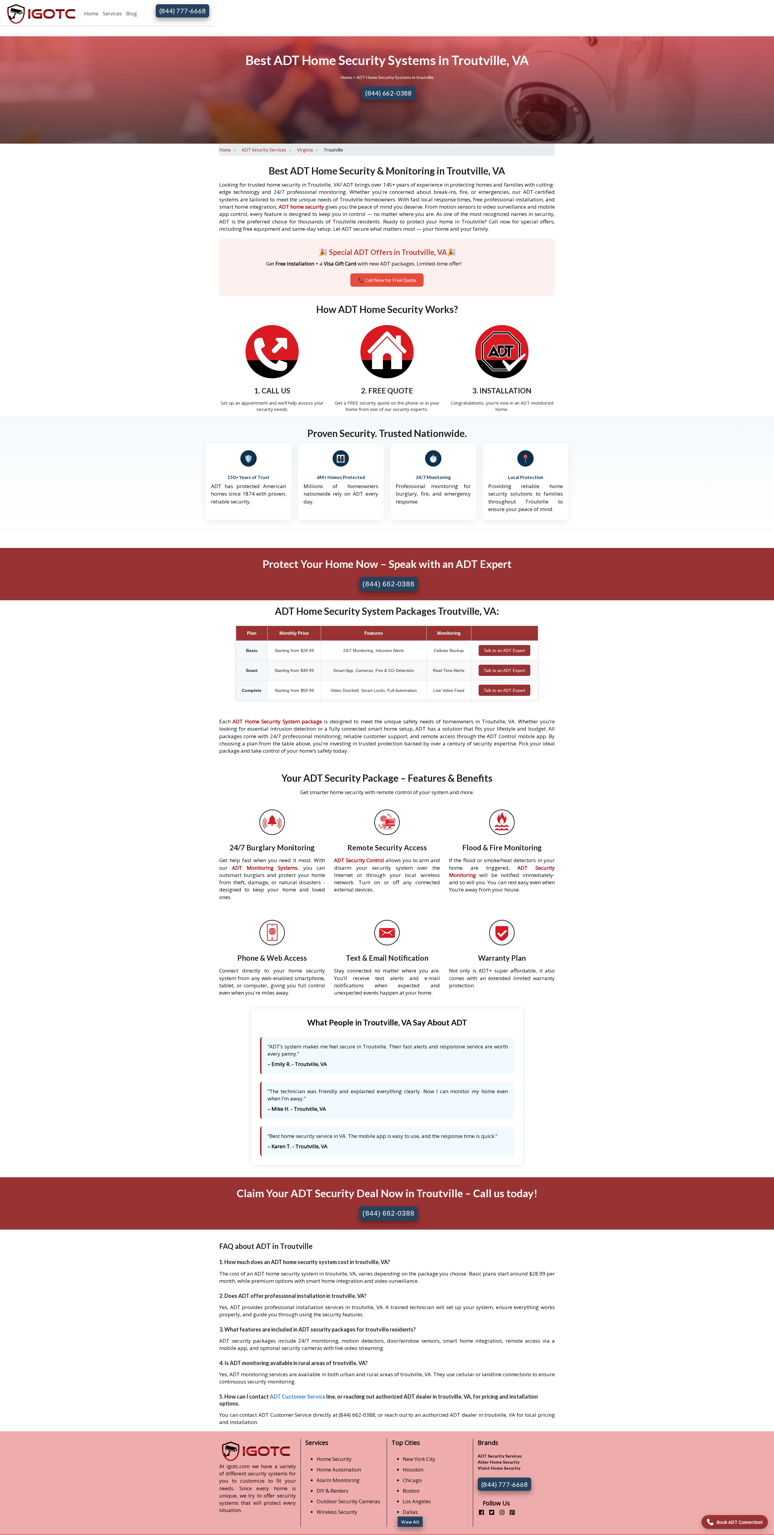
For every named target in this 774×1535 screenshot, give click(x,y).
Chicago (412, 1480)
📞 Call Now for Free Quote (387, 280)
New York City (419, 1458)
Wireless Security (337, 1511)
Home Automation (339, 1469)
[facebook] (479, 1512)
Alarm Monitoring (338, 1480)
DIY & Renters (332, 1490)
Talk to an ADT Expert (504, 650)
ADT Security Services (264, 149)
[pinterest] (510, 1512)
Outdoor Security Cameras (348, 1501)
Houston (413, 1469)
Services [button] (112, 13)
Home (91, 13)
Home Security (334, 1458)
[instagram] (499, 1512)
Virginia (305, 149)
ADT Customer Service (297, 1396)
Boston (411, 1490)
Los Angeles (417, 1501)
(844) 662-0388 (388, 93)
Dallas (410, 1511)
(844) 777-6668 (182, 11)
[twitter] (489, 1512)
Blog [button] (131, 13)
